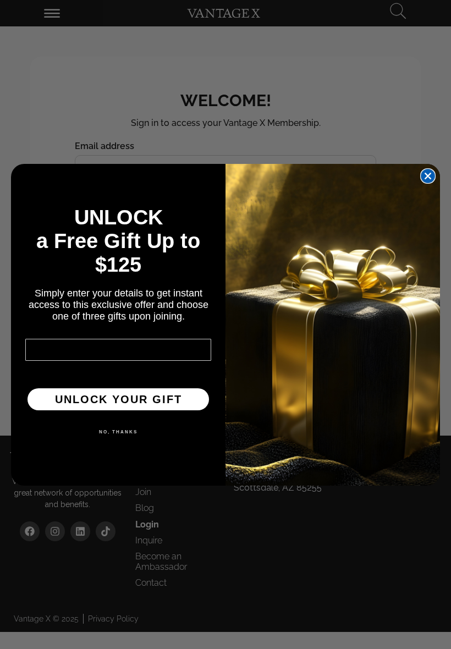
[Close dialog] (428, 176)
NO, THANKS (118, 432)
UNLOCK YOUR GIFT (118, 399)
